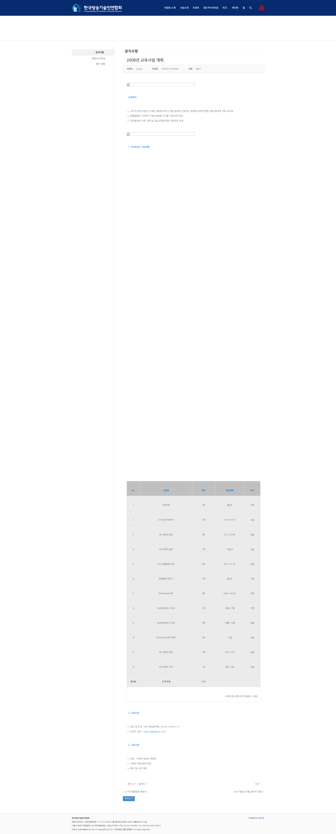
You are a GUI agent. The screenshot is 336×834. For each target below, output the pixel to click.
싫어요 (143, 784)
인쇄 (257, 784)
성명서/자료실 (98, 58)
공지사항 (100, 52)
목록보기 (129, 798)
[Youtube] (261, 7)
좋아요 (132, 784)
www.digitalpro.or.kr (154, 731)
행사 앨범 (100, 64)
